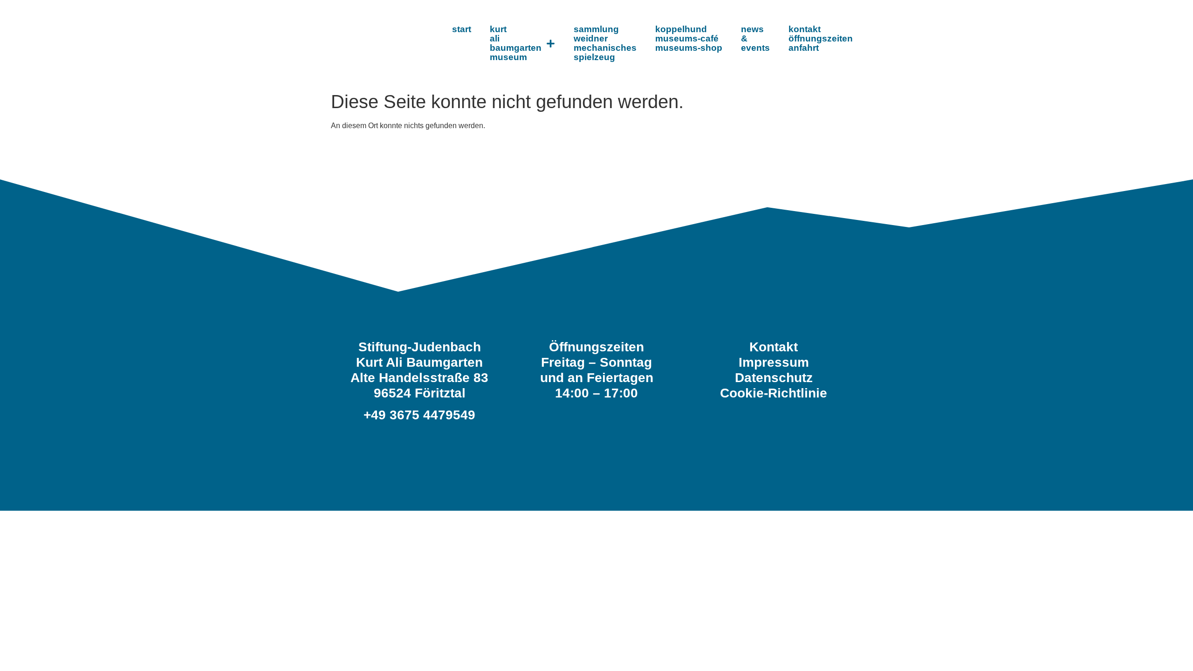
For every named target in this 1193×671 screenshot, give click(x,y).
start (461, 29)
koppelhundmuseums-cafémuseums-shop (688, 38)
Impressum (774, 362)
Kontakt (773, 347)
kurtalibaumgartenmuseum (516, 43)
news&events (755, 38)
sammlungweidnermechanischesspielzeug (605, 43)
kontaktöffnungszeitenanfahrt (820, 38)
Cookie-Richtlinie (773, 393)
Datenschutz (774, 377)
